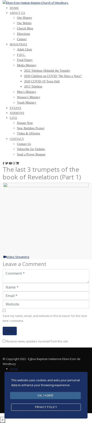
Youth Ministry (26, 102)
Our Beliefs (24, 23)
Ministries (18, 44)
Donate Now (25, 123)
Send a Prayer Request (31, 154)
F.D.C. (21, 55)
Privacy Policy (46, 407)
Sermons (17, 113)
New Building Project (30, 128)
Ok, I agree (45, 395)
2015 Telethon (33, 86)
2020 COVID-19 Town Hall (42, 81)
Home (14, 8)
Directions (23, 34)
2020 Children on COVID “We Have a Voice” (53, 76)
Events (15, 108)
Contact (22, 39)
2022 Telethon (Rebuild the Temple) (47, 70)
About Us (17, 13)
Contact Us (24, 144)
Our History (24, 17)
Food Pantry (25, 60)
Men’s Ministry (26, 92)
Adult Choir (24, 49)
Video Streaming (18, 257)
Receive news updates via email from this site (37, 341)
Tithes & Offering (28, 133)
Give (13, 117)
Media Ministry (26, 65)
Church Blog (25, 28)
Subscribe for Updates (31, 149)
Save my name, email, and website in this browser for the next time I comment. (45, 318)
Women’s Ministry (28, 97)
